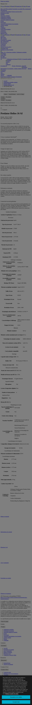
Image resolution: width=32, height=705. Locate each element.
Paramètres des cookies (16, 697)
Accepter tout (16, 702)
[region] (16, 690)
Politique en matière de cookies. (12, 693)
